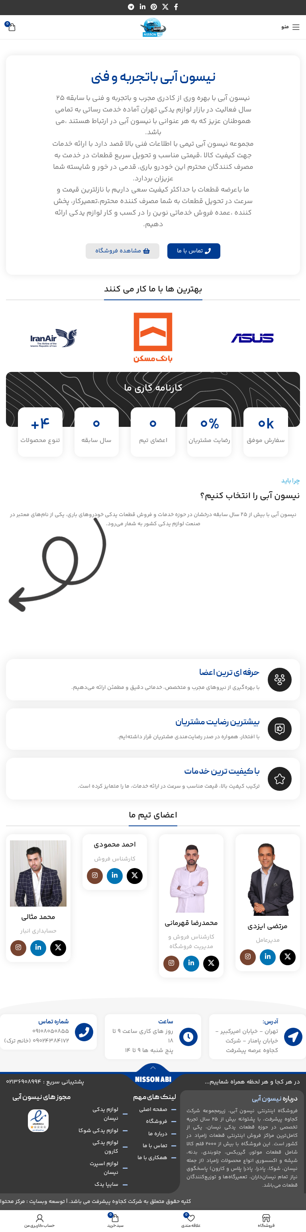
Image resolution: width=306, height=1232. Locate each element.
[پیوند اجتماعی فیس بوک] (175, 7)
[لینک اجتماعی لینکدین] (142, 7)
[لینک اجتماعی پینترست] (153, 7)
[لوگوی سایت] (153, 27)
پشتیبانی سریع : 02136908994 (45, 1082)
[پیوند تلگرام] (131, 7)
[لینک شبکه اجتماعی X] (165, 7)
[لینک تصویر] (38, 1121)
